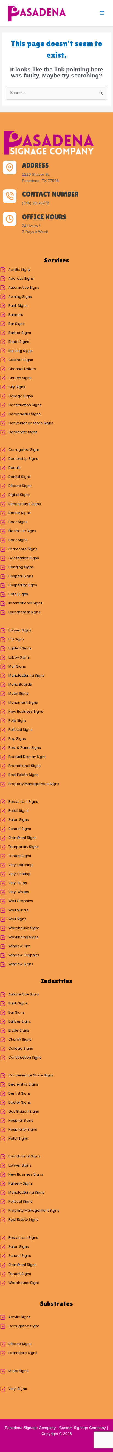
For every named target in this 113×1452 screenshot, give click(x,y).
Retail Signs (18, 810)
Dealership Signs (23, 458)
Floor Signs (17, 539)
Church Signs (20, 377)
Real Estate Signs (23, 774)
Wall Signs (17, 919)
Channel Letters (22, 368)
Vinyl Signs (17, 882)
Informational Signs (25, 603)
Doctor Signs (19, 512)
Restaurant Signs (23, 801)
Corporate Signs (23, 432)
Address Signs (21, 278)
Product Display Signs (27, 756)
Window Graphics (24, 955)
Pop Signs (17, 738)
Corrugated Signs (24, 449)
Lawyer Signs (19, 630)
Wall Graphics (20, 900)
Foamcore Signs (22, 549)
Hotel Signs (18, 594)
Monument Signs (23, 702)
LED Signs (16, 639)
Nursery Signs (20, 1183)
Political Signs (20, 729)
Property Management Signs (33, 783)
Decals (14, 467)
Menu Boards (20, 684)
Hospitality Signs (22, 585)
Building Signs (20, 350)
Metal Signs (18, 693)
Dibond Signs (20, 485)
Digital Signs (19, 494)
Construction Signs (24, 405)
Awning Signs (20, 296)
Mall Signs (17, 666)
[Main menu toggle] (102, 13)
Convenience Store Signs (30, 423)
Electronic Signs (22, 530)
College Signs (20, 396)
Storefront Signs (22, 837)
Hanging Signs (21, 567)
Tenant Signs (19, 855)
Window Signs (20, 964)
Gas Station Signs (23, 558)
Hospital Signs (20, 576)
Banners (15, 314)
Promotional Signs (24, 765)
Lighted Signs (20, 648)
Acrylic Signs (19, 269)
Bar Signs (16, 323)
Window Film (19, 946)
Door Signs (17, 521)
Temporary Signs (23, 846)
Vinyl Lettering (20, 864)
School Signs (19, 828)
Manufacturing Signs (26, 675)
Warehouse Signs (24, 928)
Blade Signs (18, 341)
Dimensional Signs (24, 503)
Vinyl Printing (19, 873)
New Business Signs (25, 711)
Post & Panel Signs (24, 747)
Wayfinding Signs (23, 937)
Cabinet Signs (20, 359)
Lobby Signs (18, 657)
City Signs (16, 386)
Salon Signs (18, 819)
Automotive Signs (23, 287)
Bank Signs (17, 305)
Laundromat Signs (24, 612)
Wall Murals (18, 910)
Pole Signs (17, 720)
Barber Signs (19, 332)
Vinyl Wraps (18, 891)
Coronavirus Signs (24, 414)
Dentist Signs (19, 476)
